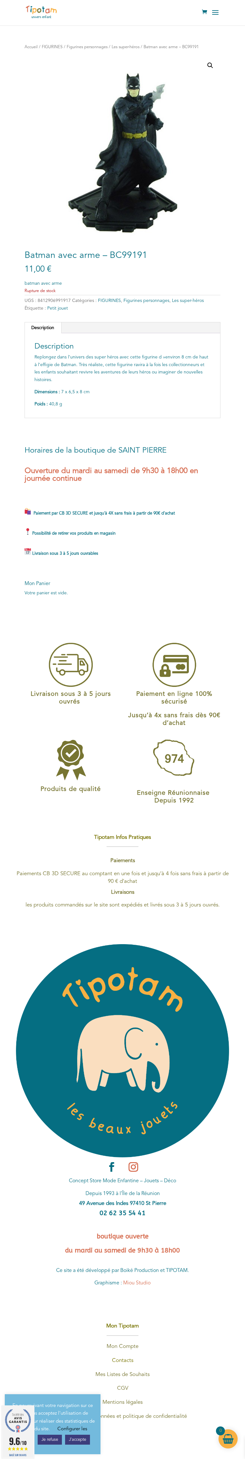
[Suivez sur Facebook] (111, 1167)
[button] (210, 65)
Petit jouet (57, 308)
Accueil (31, 47)
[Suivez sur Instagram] (133, 1167)
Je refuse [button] (49, 1440)
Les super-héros (125, 47)
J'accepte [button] (77, 1440)
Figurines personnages (87, 47)
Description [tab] (42, 328)
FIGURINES (52, 47)
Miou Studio (137, 1283)
